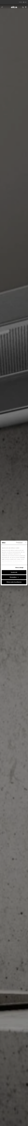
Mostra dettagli (19, 567)
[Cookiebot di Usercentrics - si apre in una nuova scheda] (16, 543)
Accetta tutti (14, 572)
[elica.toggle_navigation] (2, 7)
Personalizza (13, 577)
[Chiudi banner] (25, 542)
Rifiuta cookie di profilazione (14, 582)
